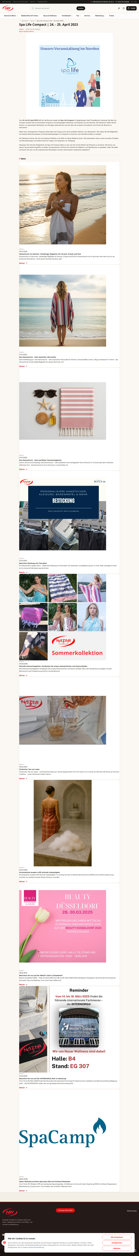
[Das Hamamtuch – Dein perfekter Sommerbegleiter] (69, 411)
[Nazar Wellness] (7, 8)
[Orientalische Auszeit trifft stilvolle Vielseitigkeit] (69, 823)
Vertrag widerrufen (65, 1210)
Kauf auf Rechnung (20, 2)
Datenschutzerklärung (36, 1247)
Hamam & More (10, 16)
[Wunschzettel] (124, 8)
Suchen (80, 8)
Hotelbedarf (66, 16)
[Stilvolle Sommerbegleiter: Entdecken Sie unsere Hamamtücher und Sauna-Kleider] (69, 617)
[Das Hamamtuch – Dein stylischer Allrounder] (69, 308)
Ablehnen (116, 1248)
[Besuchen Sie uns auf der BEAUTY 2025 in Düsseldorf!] (69, 926)
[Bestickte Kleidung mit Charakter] (69, 514)
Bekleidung (99, 16)
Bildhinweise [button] (132, 1211)
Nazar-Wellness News (26, 31)
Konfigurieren (117, 1243)
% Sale (111, 16)
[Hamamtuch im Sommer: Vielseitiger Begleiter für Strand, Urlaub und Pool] (69, 205)
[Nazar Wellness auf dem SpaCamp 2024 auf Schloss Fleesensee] (69, 1132)
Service (87, 16)
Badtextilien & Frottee (29, 16)
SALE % (32, 2)
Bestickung (6, 2)
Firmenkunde (42, 2)
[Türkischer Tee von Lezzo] (69, 720)
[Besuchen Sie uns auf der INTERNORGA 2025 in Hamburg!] (69, 1029)
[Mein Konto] (119, 8)
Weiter (22, 263)
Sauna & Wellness (49, 16)
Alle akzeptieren (117, 1237)
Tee (77, 16)
